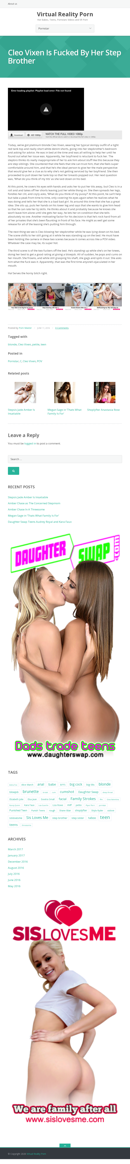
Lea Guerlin (43, 805)
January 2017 (16, 855)
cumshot (67, 791)
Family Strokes (83, 798)
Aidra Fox (13, 785)
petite (35, 344)
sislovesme (15, 818)
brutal (45, 792)
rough (52, 810)
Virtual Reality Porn (36, 1153)
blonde (12, 344)
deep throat (108, 792)
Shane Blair (65, 810)
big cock (76, 784)
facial (62, 799)
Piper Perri (90, 805)
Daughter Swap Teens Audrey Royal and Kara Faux (40, 522)
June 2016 (14, 880)
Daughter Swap (88, 792)
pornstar (102, 805)
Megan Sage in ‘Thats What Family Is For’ (33, 515)
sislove (110, 810)
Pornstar (13, 361)
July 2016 (14, 874)
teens (13, 824)
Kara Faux (29, 805)
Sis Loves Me (37, 817)
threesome (26, 825)
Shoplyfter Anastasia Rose (103, 410)
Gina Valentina (113, 799)
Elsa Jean (32, 799)
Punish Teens (38, 810)
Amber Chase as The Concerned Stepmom (34, 503)
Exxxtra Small (48, 799)
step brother (59, 818)
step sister (78, 818)
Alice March (27, 784)
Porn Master (25, 327)
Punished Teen (18, 810)
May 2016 (14, 886)
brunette (31, 791)
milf (69, 805)
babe (52, 784)
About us (12, 3)
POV (39, 361)
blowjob (14, 792)
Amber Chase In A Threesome (26, 509)
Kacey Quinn (14, 805)
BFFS (62, 784)
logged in (30, 443)
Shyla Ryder (97, 810)
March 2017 (15, 849)
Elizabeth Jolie (16, 799)
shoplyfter (81, 810)
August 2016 (16, 868)
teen (43, 344)
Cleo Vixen (24, 344)
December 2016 (18, 861)
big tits (90, 784)
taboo (92, 818)
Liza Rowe (57, 805)
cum (54, 792)
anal (40, 784)
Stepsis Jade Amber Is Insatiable (28, 497)
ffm (101, 799)
